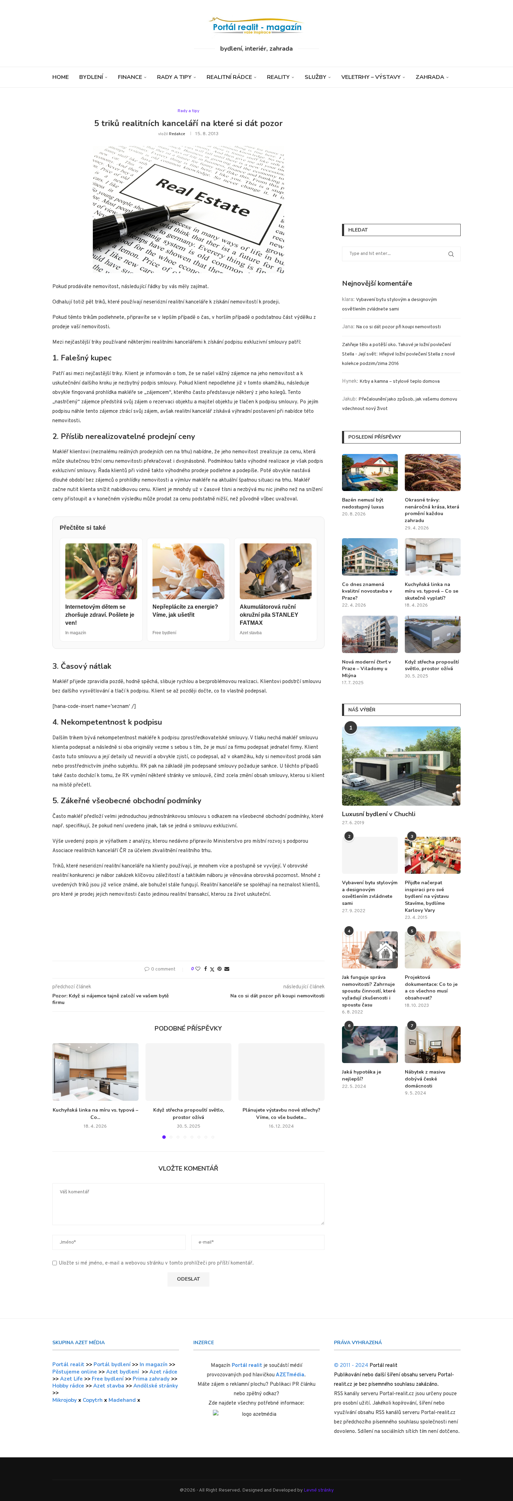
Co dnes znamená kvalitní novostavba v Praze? (367, 591)
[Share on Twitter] (212, 969)
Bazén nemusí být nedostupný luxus (363, 503)
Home (60, 77)
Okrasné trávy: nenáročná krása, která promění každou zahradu (432, 510)
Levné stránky (319, 1490)
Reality (278, 77)
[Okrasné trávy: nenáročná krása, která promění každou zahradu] (433, 472)
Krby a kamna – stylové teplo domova (399, 382)
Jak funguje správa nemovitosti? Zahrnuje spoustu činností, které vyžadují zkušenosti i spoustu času (368, 991)
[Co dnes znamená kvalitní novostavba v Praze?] (370, 557)
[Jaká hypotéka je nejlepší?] (370, 1044)
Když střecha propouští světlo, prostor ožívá (188, 1114)
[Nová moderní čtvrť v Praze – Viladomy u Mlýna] (370, 634)
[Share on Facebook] (205, 969)
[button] (62, 1091)
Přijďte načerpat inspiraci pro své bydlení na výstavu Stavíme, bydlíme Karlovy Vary (427, 896)
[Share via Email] (226, 969)
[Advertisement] (188, 932)
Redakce (177, 134)
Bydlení (91, 77)
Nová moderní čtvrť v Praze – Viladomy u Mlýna (366, 669)
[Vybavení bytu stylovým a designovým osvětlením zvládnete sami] (370, 855)
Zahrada (430, 77)
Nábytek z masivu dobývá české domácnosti (425, 1079)
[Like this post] (197, 969)
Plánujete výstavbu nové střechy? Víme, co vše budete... (281, 1114)
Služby (315, 77)
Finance (130, 77)
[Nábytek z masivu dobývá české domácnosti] (433, 1044)
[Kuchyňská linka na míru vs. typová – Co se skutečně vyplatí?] (95, 1071)
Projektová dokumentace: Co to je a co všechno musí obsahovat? (431, 987)
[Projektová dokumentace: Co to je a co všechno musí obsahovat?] (433, 950)
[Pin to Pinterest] (219, 969)
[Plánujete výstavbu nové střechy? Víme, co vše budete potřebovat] (281, 1071)
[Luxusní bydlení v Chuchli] (401, 766)
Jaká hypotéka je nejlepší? (361, 1075)
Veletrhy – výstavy (371, 77)
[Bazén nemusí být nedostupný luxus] (370, 472)
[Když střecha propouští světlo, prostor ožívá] (189, 1071)
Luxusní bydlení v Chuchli (378, 814)
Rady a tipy (174, 77)
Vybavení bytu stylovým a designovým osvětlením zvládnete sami (369, 893)
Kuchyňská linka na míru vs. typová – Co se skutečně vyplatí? (431, 591)
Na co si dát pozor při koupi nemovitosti (398, 327)
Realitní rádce (229, 77)
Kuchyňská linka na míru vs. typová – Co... (95, 1114)
